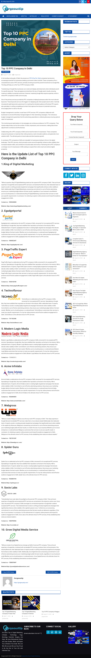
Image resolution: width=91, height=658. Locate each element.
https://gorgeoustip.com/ (21, 582)
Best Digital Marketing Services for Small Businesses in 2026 (79, 318)
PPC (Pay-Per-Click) (35, 78)
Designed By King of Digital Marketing (30, 656)
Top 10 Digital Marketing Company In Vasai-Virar (9, 612)
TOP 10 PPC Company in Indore (53, 572)
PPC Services (5, 71)
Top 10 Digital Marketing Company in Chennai (28, 612)
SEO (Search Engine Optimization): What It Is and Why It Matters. (79, 331)
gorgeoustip (17, 74)
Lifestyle (24, 16)
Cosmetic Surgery (58, 16)
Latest (69, 208)
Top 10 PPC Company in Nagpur (10, 572)
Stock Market (72, 16)
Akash (74, 221)
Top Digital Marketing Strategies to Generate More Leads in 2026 (79, 227)
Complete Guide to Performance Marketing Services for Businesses (79, 240)
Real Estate (45, 16)
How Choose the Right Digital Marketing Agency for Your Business (80, 292)
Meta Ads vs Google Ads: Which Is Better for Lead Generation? (80, 266)
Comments (83, 208)
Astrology (33, 16)
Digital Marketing (12, 16)
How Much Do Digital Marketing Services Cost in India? (80, 279)
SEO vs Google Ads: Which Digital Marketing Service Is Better (80, 305)
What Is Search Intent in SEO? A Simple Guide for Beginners (80, 214)
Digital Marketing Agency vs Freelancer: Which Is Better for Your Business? (80, 253)
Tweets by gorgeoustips (70, 36)
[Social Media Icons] (66, 175)
